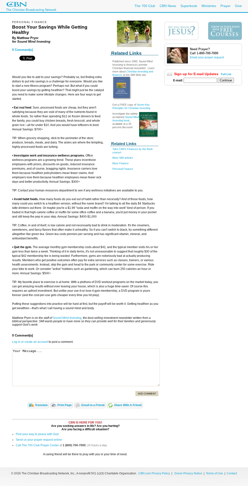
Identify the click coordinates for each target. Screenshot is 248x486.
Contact (232, 473)
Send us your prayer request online (39, 439)
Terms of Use (215, 473)
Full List (226, 74)
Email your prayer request (207, 57)
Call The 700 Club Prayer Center (37, 445)
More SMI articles (122, 157)
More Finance (120, 163)
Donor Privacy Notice (188, 473)
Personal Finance (122, 168)
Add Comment (147, 393)
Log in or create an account (30, 342)
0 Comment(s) (22, 50)
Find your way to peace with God (37, 434)
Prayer (225, 6)
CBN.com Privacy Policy (154, 473)
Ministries (209, 6)
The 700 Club (144, 6)
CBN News (168, 6)
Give (238, 6)
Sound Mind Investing (67, 318)
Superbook (188, 6)
